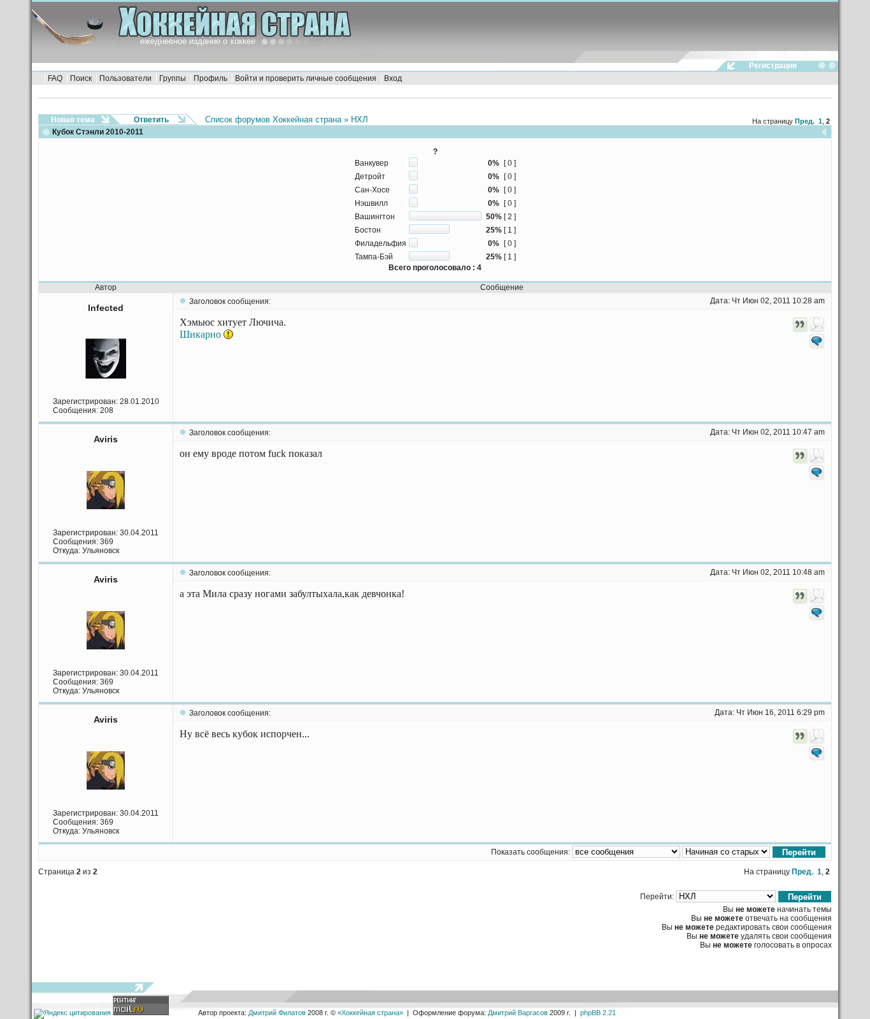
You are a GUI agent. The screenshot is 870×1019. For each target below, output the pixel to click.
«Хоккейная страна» (370, 1012)
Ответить (151, 119)
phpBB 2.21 (598, 1012)
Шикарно (202, 334)
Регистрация (773, 65)
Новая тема (73, 119)
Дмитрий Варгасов (518, 1012)
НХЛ (359, 119)
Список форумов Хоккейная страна (273, 119)
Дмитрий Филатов (277, 1012)
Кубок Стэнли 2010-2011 (97, 131)
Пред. (805, 121)
